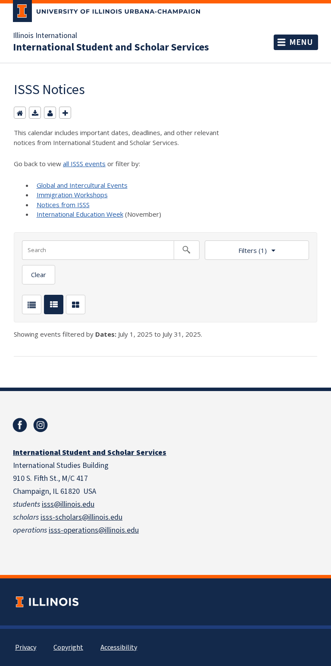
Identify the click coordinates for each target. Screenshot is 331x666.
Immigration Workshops (72, 194)
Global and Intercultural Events (82, 185)
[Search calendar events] (187, 250)
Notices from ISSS (63, 204)
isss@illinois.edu (68, 504)
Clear (38, 274)
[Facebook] (19, 425)
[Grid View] (75, 304)
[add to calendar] (35, 113)
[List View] (31, 304)
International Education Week (80, 214)
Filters (236, 247)
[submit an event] (65, 113)
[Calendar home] (20, 113)
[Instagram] (40, 425)
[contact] (50, 113)
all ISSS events (84, 163)
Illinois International (45, 36)
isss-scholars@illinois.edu (81, 517)
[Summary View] (53, 304)
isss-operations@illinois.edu (94, 530)
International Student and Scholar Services (111, 47)
